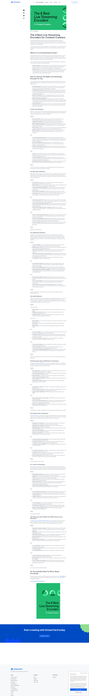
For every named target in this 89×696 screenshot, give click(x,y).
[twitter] (24, 15)
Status (12, 693)
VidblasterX (32, 234)
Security (12, 695)
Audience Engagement (15, 685)
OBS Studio (32, 173)
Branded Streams (14, 680)
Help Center (36, 680)
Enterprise (54, 677)
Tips (59, 2)
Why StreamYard (14, 677)
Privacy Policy (82, 687)
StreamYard (62, 576)
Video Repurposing (14, 690)
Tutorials (55, 2)
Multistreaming (13, 678)
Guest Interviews (14, 683)
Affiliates (36, 678)
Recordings (13, 682)
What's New (36, 682)
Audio (51, 2)
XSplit (31, 298)
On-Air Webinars (14, 688)
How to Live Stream (40, 2)
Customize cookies (78, 692)
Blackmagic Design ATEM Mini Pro (38, 363)
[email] (24, 10)
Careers (14, 692)
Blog (36, 677)
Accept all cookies (78, 689)
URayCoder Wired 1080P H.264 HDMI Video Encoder (42, 520)
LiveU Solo (34, 466)
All (33, 2)
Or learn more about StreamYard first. (37, 581)
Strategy (46, 2)
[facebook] (24, 13)
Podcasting (13, 687)
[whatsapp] (24, 18)
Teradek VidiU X (35, 415)
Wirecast (32, 111)
